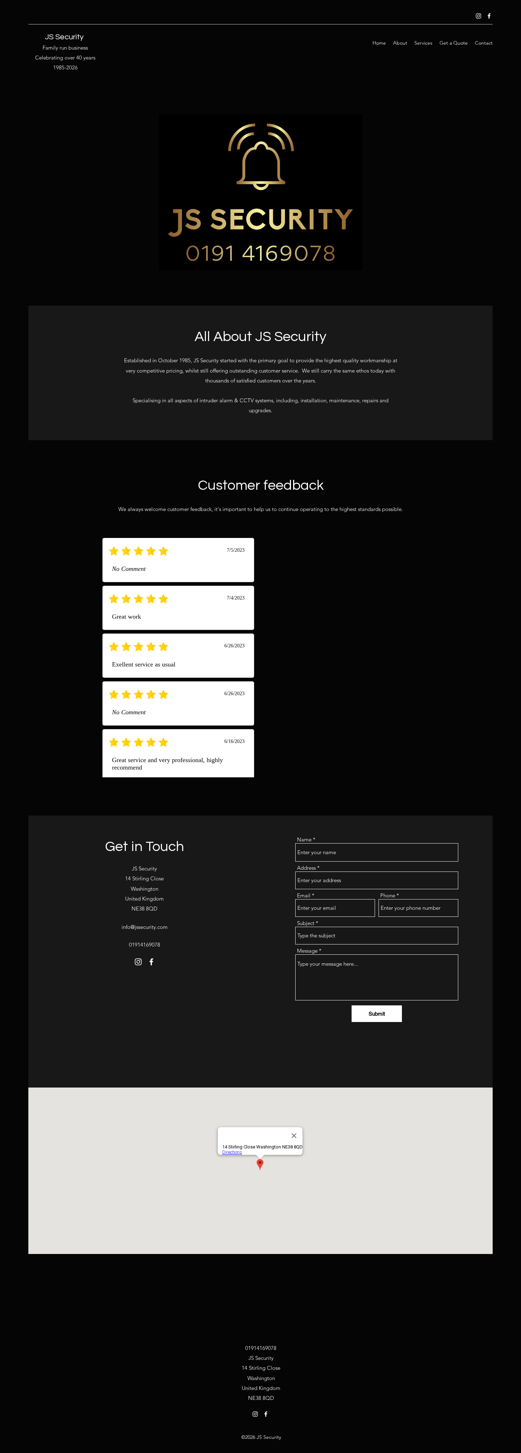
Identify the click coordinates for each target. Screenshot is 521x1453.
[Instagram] (478, 15)
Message (307, 950)
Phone (387, 895)
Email (303, 895)
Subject (305, 923)
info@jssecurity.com (145, 927)
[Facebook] (489, 15)
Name (304, 839)
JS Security (64, 37)
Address (306, 867)
